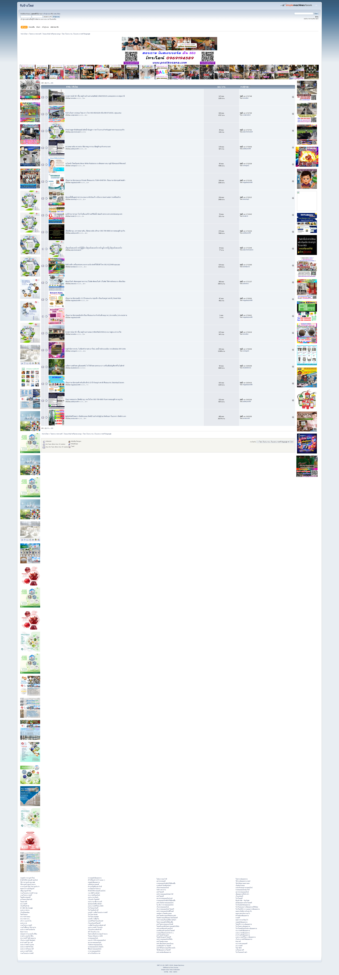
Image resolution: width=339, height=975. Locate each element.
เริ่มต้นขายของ (240, 885)
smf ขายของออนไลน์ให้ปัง (164, 939)
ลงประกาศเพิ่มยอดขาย (243, 933)
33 (84, 418)
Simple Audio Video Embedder (170, 969)
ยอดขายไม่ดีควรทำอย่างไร (244, 911)
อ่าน (223, 87)
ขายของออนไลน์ (93, 938)
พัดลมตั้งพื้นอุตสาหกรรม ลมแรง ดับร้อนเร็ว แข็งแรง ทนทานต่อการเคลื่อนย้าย (93, 197)
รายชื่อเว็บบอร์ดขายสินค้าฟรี (97, 925)
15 (85, 401)
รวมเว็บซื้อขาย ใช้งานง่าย (28, 927)
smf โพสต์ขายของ (162, 941)
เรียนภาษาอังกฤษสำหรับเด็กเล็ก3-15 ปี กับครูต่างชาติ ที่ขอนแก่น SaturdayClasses (94, 383)
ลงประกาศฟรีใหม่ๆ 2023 (95, 906)
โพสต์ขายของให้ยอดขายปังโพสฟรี (167, 917)
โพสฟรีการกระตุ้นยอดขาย (244, 924)
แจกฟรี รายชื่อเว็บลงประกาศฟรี (98, 912)
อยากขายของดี (161, 881)
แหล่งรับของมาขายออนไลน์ (244, 887)
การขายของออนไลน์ (94, 951)
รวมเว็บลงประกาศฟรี (27, 953)
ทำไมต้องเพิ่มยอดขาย (242, 915)
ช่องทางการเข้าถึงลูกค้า (27, 888)
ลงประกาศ (23, 923)
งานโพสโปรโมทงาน (94, 888)
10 (83, 98)
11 (87, 182)
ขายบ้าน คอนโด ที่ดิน (26, 936)
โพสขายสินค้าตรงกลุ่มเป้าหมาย (97, 934)
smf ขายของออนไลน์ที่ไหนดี (165, 911)
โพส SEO (239, 948)
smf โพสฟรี (160, 892)
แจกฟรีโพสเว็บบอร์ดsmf (95, 921)
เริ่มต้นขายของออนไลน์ (95, 944)
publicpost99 (75, 149)
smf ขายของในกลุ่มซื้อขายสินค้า (166, 920)
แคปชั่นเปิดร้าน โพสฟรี (164, 945)
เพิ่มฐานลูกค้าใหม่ (25, 891)
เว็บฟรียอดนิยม (25, 912)
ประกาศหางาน (24, 919)
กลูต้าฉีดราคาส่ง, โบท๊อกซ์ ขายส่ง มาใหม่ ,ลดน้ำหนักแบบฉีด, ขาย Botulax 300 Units (95, 349)
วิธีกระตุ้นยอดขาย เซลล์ (243, 881)
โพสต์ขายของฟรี (25, 897)
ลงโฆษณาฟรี (240, 950)
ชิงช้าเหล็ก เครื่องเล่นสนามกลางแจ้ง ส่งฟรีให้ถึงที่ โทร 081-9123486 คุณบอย (92, 265)
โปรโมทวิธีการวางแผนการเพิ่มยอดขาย (248, 909)
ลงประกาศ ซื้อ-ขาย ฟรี (95, 901)
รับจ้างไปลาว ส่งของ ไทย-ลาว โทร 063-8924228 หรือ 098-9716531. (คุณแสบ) (93, 113)
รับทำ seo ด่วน (161, 889)
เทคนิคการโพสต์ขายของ (164, 913)
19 (85, 233)
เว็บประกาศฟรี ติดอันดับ (27, 940)
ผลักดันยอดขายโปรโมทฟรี (244, 902)
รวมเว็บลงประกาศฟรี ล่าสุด (28, 893)
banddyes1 (74, 267)
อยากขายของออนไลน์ (94, 942)
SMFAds (165, 967)
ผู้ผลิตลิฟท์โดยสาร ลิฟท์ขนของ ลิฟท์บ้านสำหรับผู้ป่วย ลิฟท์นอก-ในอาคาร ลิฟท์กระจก (95, 416)
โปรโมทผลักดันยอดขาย (243, 905)
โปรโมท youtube (93, 916)
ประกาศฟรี (23, 904)
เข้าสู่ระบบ (46, 14)
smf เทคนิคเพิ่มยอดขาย (164, 952)
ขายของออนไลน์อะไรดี (242, 889)
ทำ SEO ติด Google (26, 908)
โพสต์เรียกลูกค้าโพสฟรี (164, 937)
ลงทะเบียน (56, 14)
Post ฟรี (238, 941)
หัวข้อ (68, 87)
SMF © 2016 (169, 965)
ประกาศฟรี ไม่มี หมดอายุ (28, 938)
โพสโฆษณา (24, 914)
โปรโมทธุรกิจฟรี (93, 908)
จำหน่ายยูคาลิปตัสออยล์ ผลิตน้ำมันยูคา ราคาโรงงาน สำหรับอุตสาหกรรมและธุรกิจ (94, 130)
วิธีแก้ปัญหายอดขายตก (243, 883)
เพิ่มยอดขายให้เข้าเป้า (242, 894)
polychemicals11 (76, 250)
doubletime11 (75, 368)
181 (52, 83)
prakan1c (74, 283)
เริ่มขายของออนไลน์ (163, 887)
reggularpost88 (75, 182)
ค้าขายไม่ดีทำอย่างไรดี (95, 886)
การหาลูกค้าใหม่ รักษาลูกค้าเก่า (30, 886)
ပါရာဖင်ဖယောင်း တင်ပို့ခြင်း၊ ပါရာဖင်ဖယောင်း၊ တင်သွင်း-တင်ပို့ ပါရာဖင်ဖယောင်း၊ (93, 248)
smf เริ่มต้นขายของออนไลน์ (165, 902)
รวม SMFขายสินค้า (94, 893)
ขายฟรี (238, 917)
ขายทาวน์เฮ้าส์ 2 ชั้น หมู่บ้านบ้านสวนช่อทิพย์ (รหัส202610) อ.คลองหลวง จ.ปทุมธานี (95, 96)
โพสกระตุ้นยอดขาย (241, 879)
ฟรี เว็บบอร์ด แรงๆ (93, 932)
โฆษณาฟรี (23, 901)
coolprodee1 (75, 115)
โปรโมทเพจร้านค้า (241, 952)
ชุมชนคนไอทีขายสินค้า (95, 904)
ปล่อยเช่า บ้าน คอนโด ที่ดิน (28, 934)
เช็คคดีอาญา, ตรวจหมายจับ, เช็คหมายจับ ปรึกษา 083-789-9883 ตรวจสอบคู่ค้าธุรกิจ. (95, 231)
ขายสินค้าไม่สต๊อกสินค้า (164, 885)
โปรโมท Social (92, 914)
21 (84, 267)
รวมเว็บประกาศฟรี (26, 895)
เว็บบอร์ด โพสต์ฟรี (93, 899)
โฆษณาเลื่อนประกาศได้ (95, 936)
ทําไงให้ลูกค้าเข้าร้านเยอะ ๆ (96, 880)
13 (83, 351)
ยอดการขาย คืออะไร (242, 920)
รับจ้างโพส (27, 5)
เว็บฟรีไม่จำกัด (24, 906)
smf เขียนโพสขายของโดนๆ (165, 943)
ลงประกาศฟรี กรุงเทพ (27, 944)
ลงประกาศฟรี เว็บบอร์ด (95, 927)
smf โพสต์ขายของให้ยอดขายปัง (166, 915)
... (50, 83)
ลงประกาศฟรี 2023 (26, 951)
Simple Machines (179, 965)
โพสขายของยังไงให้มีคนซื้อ (165, 922)
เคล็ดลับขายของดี (93, 884)
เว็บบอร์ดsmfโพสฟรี (94, 923)
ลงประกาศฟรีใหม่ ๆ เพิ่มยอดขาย (246, 937)
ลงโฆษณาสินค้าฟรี (26, 899)
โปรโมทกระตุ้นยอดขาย (243, 926)
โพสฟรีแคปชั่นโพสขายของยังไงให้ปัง (168, 926)
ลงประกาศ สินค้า (93, 897)
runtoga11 (74, 165)
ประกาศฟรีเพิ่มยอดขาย (243, 930)
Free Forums (174, 967)
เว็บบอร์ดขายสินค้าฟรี (95, 929)
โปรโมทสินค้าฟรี (93, 910)
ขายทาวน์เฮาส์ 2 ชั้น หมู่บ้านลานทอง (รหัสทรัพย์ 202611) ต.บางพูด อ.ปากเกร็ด (93, 332)
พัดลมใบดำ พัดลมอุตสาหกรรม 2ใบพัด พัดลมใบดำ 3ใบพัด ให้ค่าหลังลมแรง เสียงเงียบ (95, 281)
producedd (74, 418)
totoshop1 (74, 199)
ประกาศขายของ (25, 916)
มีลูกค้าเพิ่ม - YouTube (242, 900)
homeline (73, 98)
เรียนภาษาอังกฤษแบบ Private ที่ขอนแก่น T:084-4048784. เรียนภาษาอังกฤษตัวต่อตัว (95, 180)
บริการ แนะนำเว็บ (25, 921)
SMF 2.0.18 (160, 965)
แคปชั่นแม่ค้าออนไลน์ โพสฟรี (166, 930)
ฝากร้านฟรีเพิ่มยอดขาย (243, 935)
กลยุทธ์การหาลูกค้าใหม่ (27, 878)
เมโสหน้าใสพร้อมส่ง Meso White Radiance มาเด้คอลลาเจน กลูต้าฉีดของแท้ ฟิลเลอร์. (95, 163)
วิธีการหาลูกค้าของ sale (27, 882)
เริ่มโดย (75, 87)
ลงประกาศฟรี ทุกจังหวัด (27, 929)
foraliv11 (73, 216)
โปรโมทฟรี (239, 898)
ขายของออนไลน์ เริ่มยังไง (95, 947)
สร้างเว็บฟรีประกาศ (94, 953)
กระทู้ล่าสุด (244, 87)
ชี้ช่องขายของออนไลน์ (94, 949)
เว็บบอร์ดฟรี (239, 896)
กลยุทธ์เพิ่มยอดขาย (94, 882)
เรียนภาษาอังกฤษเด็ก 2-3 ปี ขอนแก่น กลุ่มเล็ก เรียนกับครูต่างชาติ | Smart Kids (93, 298)
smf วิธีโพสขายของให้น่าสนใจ (166, 948)
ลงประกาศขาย (24, 910)
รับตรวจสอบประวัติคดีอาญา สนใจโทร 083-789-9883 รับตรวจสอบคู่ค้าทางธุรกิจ (94, 399)
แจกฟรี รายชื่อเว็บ (93, 919)
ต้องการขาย (24, 932)
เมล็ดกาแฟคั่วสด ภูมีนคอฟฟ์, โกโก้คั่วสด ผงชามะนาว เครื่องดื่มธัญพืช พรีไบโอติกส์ (94, 366)
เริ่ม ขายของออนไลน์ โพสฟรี (165, 909)
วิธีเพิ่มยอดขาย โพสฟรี (164, 950)
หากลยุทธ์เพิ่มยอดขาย (94, 878)
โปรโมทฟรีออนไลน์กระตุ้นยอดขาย (246, 928)
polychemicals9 (76, 132)
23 (85, 115)
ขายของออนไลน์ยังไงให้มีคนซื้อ (166, 883)
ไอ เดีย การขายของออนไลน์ (165, 905)
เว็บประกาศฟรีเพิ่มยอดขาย (244, 939)
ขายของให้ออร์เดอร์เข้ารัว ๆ (165, 933)
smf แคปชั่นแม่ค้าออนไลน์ (165, 928)
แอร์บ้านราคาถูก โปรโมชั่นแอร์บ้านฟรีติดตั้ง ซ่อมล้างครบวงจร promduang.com (93, 214)
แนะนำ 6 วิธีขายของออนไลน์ (97, 940)
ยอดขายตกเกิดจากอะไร (243, 913)
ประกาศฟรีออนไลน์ (94, 895)
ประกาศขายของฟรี (241, 943)
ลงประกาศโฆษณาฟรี (27, 949)
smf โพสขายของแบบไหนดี (165, 924)
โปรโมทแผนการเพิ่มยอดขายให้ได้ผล (247, 907)
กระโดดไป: (253, 442)
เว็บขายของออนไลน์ (163, 907)
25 (83, 283)
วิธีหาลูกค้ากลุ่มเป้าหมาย (27, 884)
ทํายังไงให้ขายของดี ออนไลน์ (29, 880)
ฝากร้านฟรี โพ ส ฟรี (26, 942)
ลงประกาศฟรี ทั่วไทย (26, 947)
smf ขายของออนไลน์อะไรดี (165, 894)
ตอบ (219, 87)
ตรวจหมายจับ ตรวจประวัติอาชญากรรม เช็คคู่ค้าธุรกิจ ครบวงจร (88, 147)
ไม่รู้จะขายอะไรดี (162, 879)
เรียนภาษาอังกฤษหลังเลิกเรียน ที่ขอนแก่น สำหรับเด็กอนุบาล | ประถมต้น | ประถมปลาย (96, 315)
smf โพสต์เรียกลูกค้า (163, 935)
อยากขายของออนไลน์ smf (164, 898)
